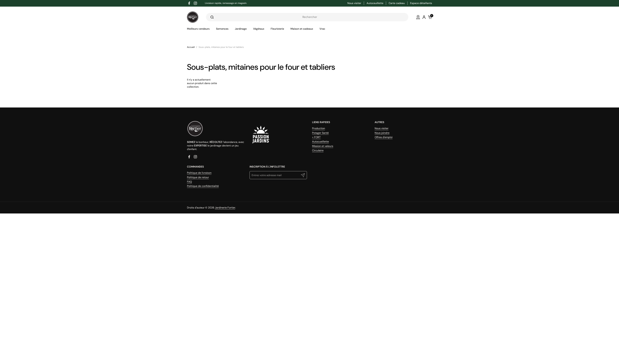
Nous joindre (382, 133)
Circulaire (318, 150)
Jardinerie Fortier (225, 207)
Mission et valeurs (322, 146)
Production (318, 128)
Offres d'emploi (384, 137)
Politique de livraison (199, 172)
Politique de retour (198, 177)
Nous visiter (381, 128)
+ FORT (316, 137)
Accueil (191, 47)
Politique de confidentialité (203, 186)
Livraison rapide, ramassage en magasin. (226, 3)
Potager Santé (320, 133)
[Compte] (424, 17)
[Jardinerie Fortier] (192, 17)
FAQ (189, 181)
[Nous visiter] (418, 17)
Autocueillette (320, 141)
